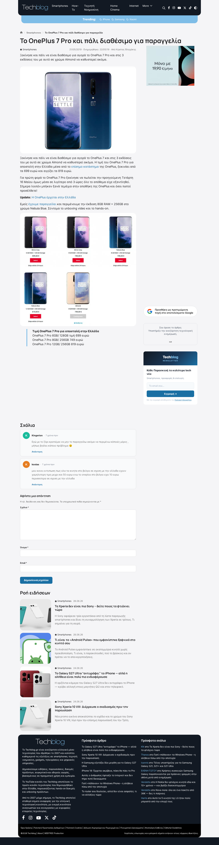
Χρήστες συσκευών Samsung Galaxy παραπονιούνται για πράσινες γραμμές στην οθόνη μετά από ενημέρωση (169, 774)
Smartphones (60, 5)
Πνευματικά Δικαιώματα (131, 828)
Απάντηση (37, 451)
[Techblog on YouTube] (179, 7)
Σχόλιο (24, 507)
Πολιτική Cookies (74, 828)
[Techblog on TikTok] (190, 7)
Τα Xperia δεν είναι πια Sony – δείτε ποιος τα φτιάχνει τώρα (92, 608)
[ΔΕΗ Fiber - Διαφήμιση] (170, 66)
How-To (75, 7)
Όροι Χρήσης (26, 828)
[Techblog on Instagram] (173, 7)
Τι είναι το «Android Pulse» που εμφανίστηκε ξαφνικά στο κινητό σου (95, 641)
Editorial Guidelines (173, 828)
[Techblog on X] (184, 7)
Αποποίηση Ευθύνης (154, 828)
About (40, 833)
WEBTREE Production (54, 833)
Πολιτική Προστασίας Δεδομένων (49, 828)
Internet (134, 5)
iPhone (106, 19)
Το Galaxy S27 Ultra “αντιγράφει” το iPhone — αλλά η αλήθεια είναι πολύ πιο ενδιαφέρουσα (91, 675)
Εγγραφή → (170, 393)
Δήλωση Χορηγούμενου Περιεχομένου (101, 828)
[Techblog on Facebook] (169, 7)
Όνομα (24, 547)
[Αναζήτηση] (163, 8)
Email (23, 563)
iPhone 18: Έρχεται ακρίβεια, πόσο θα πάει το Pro (108, 770)
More (146, 5)
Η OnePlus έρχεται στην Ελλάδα (54, 197)
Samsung (120, 19)
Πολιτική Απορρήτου (183, 400)
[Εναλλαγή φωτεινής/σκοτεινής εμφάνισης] (195, 7)
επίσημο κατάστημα (85, 166)
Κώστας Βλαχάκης (126, 49)
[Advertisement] (78, 384)
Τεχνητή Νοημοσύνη (91, 7)
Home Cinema (114, 7)
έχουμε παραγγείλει (42, 204)
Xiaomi (133, 19)
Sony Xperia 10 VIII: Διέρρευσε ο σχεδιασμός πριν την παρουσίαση (91, 708)
